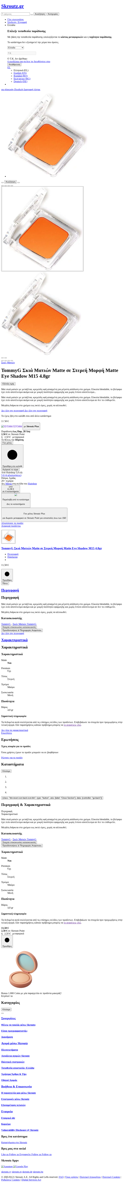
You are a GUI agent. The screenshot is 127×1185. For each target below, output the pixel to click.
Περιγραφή (12, 554)
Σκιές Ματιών (8, 362)
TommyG (6, 624)
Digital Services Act (31, 1179)
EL (9, 67)
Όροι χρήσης (71, 1177)
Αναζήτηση (40, 14)
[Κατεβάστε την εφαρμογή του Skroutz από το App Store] (7, 1166)
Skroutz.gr (12, 6)
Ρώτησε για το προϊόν (12, 757)
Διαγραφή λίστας (32, 89)
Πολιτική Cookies (111, 1177)
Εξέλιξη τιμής (8, 384)
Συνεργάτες (8, 1018)
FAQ (61, 1177)
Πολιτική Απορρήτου (90, 1177)
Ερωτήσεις (6, 733)
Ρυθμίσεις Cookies (10, 1179)
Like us (5, 1154)
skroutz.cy (6, 1171)
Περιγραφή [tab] (6, 811)
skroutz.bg (38, 1171)
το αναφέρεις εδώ (72, 725)
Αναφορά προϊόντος (11, 526)
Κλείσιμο (6, 771)
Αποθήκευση (14, 64)
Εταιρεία (7, 1111)
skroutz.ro (17, 1171)
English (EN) (20, 73)
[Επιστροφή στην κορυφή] (2, 1013)
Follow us (14, 1154)
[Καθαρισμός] (32, 14)
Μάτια (8, 483)
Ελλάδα (11, 25)
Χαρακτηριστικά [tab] (9, 814)
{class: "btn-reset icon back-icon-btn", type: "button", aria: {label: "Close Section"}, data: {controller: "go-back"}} (52, 798)
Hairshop (32, 483)
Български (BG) (22, 78)
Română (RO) (21, 76)
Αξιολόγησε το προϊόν (12, 523)
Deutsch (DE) (20, 81)
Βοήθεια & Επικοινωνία (16, 1086)
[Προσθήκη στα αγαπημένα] (2, 185)
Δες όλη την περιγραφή (12, 410)
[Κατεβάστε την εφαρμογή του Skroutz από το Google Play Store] (20, 1166)
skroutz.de (27, 1171)
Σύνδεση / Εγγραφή (17, 22)
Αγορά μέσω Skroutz (14, 1043)
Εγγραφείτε (25, 1154)
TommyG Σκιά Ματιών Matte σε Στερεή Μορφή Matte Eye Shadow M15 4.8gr (51, 548)
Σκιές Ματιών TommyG (24, 624)
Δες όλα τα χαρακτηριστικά (14, 730)
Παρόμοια (12, 557)
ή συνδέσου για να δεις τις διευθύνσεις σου (28, 61)
